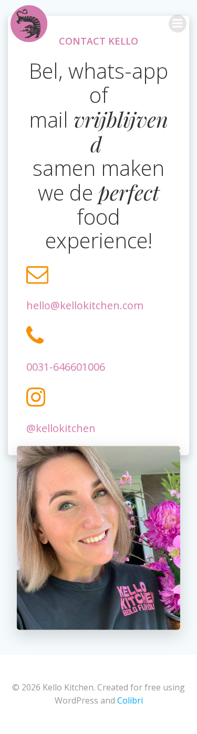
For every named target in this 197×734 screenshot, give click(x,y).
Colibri (130, 700)
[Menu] (177, 24)
